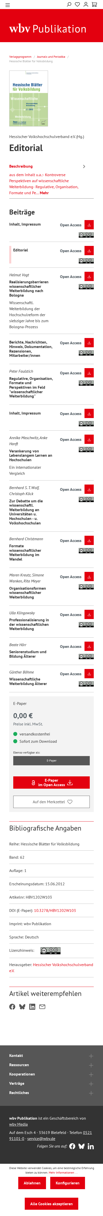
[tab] (48, 178)
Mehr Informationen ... (63, 1172)
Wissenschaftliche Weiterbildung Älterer (28, 681)
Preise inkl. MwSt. (28, 723)
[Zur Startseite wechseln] (47, 27)
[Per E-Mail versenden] (42, 1007)
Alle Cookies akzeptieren (51, 1203)
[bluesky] (80, 1146)
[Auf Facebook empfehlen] (12, 1007)
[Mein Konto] (85, 4)
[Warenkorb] (94, 4)
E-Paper (51, 760)
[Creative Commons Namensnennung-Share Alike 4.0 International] (47, 950)
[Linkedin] (90, 1146)
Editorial (20, 249)
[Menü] (7, 5)
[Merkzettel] (77, 4)
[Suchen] (69, 4)
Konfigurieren (68, 1182)
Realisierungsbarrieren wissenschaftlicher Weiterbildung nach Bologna (28, 288)
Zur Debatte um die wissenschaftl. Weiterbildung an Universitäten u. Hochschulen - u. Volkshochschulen (26, 511)
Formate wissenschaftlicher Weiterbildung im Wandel (25, 552)
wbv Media (18, 1124)
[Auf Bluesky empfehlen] (22, 1007)
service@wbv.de (41, 1138)
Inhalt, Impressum (25, 224)
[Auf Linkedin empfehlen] (32, 1007)
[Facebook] (71, 1146)
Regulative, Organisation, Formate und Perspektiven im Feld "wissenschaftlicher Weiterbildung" (31, 387)
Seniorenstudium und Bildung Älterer (27, 654)
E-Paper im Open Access (51, 782)
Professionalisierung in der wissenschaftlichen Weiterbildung (29, 624)
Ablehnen (32, 1182)
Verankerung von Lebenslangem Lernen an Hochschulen (30, 455)
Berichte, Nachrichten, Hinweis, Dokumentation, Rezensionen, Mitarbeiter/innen (30, 349)
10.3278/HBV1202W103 (55, 910)
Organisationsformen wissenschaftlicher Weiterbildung (27, 592)
